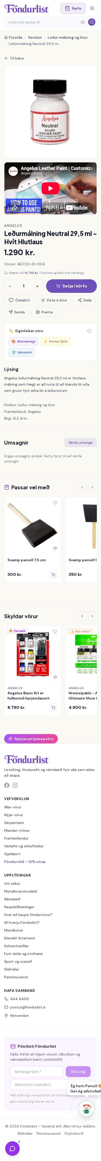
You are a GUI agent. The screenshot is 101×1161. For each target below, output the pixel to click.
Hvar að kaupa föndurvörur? (28, 914)
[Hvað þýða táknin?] (89, 331)
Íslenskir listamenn (19, 938)
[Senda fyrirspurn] (12, 1148)
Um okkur (12, 883)
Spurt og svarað (18, 961)
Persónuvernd (16, 977)
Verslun (35, 37)
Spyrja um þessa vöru (34, 738)
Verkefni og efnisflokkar (24, 846)
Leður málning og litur (68, 37)
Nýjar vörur (13, 815)
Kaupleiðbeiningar (19, 907)
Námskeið (12, 899)
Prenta (47, 312)
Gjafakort (12, 854)
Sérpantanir (14, 822)
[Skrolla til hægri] (92, 487)
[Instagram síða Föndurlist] (15, 785)
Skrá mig (78, 1071)
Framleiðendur (16, 838)
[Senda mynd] (82, 22)
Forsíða (15, 37)
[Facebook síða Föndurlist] (6, 785)
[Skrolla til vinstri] (82, 487)
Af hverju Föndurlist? (22, 922)
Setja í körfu (74, 286)
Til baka (17, 58)
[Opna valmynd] (92, 8)
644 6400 (19, 999)
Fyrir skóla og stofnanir (23, 953)
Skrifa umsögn (81, 442)
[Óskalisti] (55, 502)
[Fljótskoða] (10, 548)
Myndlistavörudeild (20, 891)
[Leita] (91, 22)
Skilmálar (11, 969)
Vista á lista (56, 300)
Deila (87, 300)
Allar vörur (12, 807)
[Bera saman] (55, 548)
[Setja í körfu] (53, 574)
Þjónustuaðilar (16, 946)
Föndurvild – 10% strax (25, 861)
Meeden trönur (17, 830)
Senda (19, 312)
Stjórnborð (73, 1133)
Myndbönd (13, 930)
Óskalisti (22, 300)
